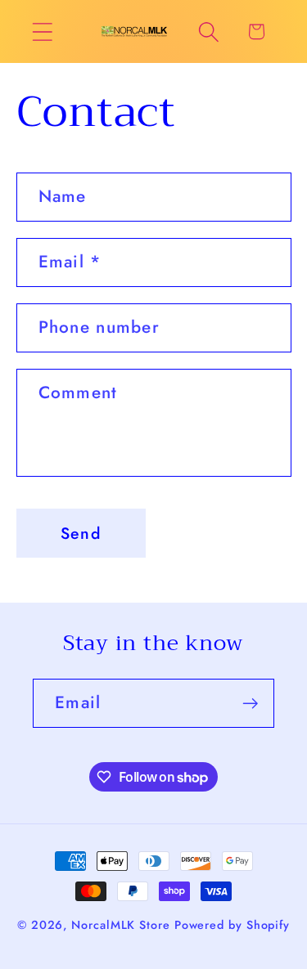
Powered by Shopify (232, 925)
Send (81, 533)
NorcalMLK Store (120, 925)
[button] (42, 31)
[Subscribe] (250, 704)
